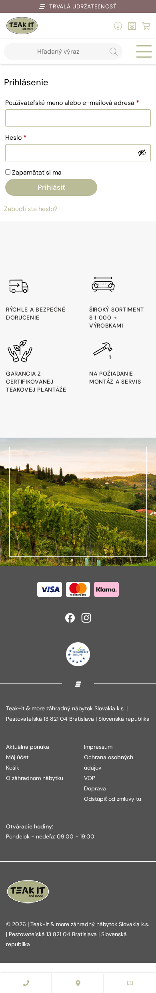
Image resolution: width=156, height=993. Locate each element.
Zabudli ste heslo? (30, 209)
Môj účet (17, 757)
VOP (89, 778)
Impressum (98, 746)
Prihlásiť (51, 187)
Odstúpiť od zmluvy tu (112, 798)
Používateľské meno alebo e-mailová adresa (78, 102)
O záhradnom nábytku (34, 778)
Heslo (27, 137)
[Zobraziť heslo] (142, 152)
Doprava (95, 788)
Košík (12, 767)
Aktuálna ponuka (27, 746)
